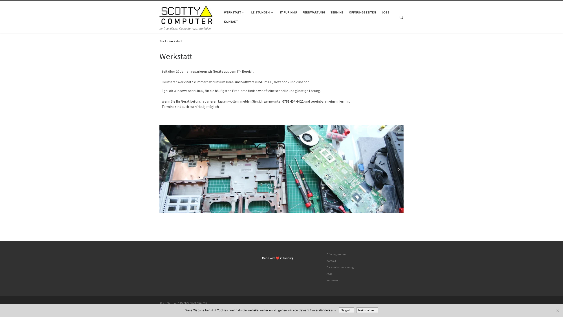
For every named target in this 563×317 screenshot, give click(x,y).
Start (162, 41)
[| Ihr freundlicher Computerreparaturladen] (186, 13)
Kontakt (331, 261)
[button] (164, 169)
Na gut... (347, 310)
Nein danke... (367, 310)
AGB (329, 274)
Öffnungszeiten (336, 254)
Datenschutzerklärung (340, 267)
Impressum (333, 280)
